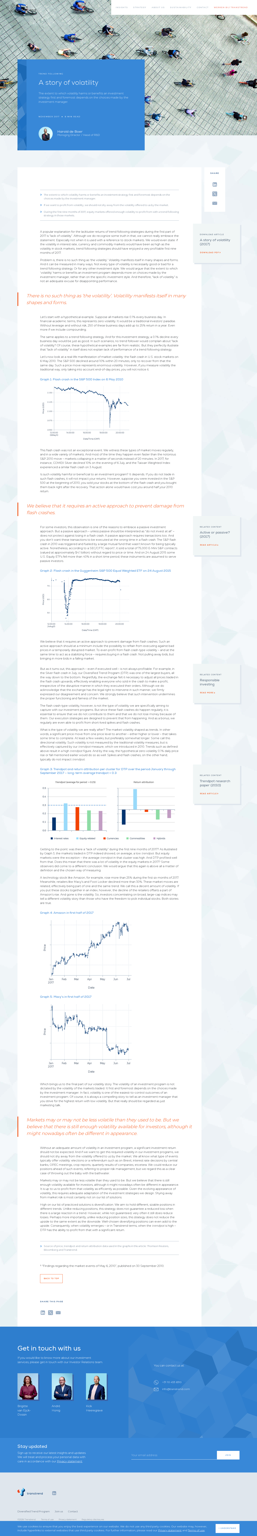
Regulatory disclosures (93, 1519)
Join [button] (228, 1455)
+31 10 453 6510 (172, 1382)
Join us (59, 1511)
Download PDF (209, 252)
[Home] (21, 8)
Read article (208, 545)
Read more (207, 693)
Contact (73, 1511)
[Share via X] (214, 193)
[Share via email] (214, 202)
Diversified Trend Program (33, 1511)
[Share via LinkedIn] (214, 183)
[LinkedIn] (54, 1493)
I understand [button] (227, 1528)
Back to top (51, 1278)
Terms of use (47, 1519)
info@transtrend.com (176, 1389)
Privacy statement (69, 1461)
